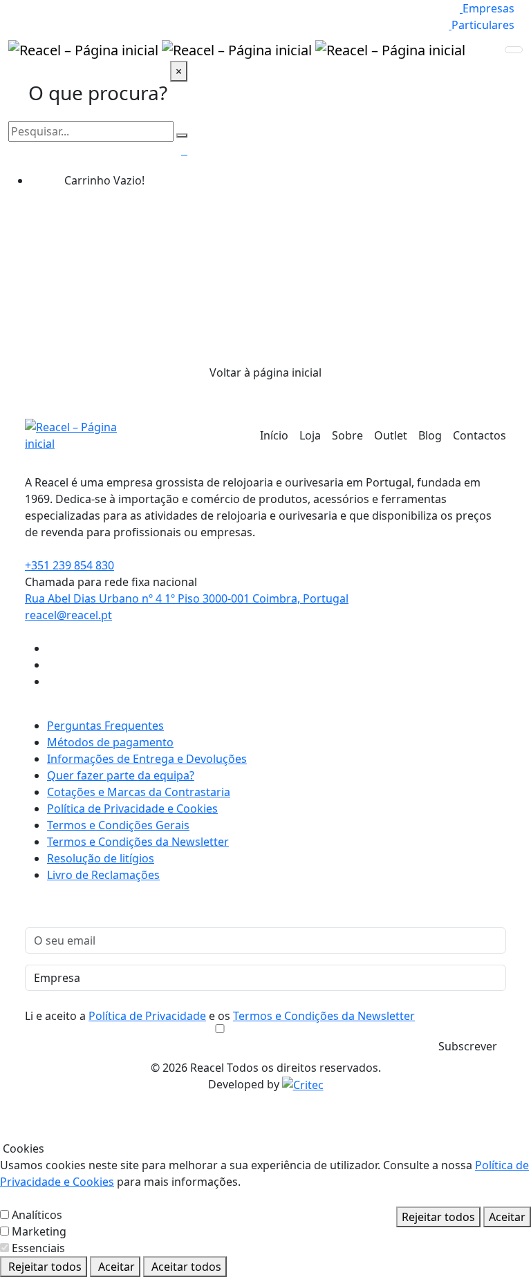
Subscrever (467, 1046)
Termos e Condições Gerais (118, 825)
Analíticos (37, 1214)
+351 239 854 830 (69, 565)
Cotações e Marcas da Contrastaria (138, 792)
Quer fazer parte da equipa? (120, 775)
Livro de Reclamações (103, 874)
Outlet (390, 435)
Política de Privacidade (147, 1015)
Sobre (347, 435)
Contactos (479, 435)
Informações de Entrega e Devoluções (147, 758)
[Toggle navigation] (514, 49)
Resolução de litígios (100, 858)
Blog (430, 435)
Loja (310, 435)
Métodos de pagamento (110, 742)
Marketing (39, 1231)
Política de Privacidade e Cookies (132, 808)
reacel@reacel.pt (68, 615)
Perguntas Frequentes (105, 725)
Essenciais (38, 1248)
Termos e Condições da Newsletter (138, 841)
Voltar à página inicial (265, 372)
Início (274, 435)
